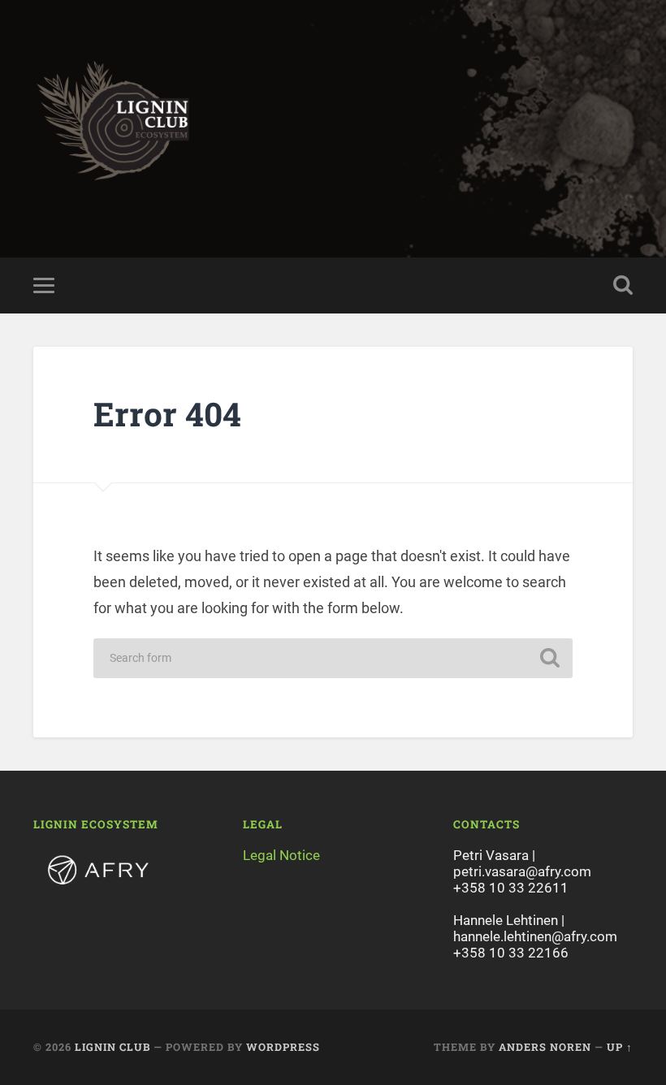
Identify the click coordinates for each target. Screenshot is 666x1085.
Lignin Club (112, 1046)
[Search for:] (333, 658)
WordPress (283, 1046)
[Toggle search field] (623, 285)
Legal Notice (281, 855)
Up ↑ (620, 1046)
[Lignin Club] (333, 129)
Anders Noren (545, 1046)
